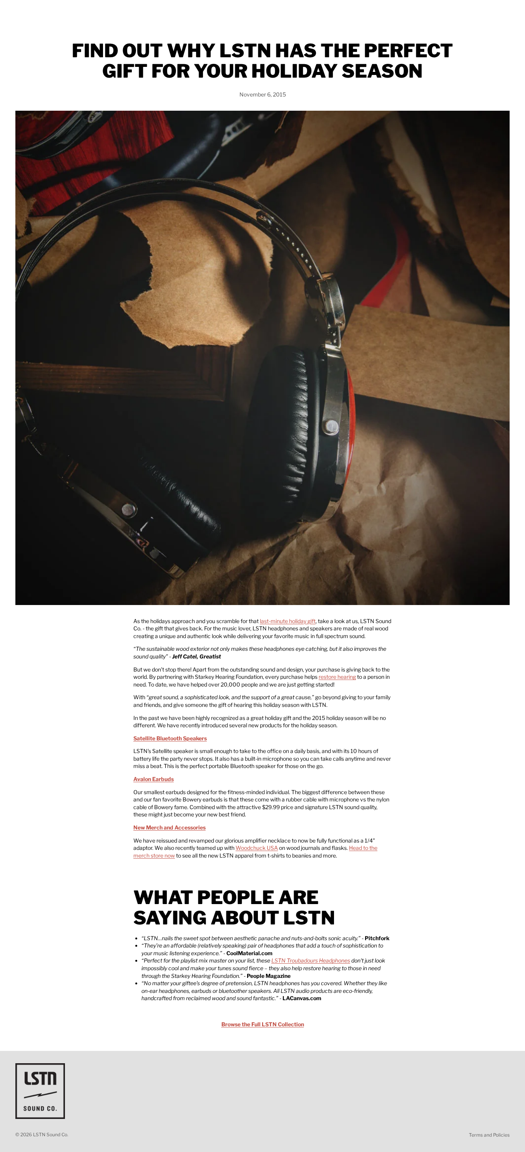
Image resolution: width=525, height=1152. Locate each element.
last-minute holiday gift (288, 621)
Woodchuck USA (257, 847)
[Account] (484, 12)
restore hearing (337, 676)
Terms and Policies (489, 1135)
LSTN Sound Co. (50, 1134)
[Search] (468, 12)
